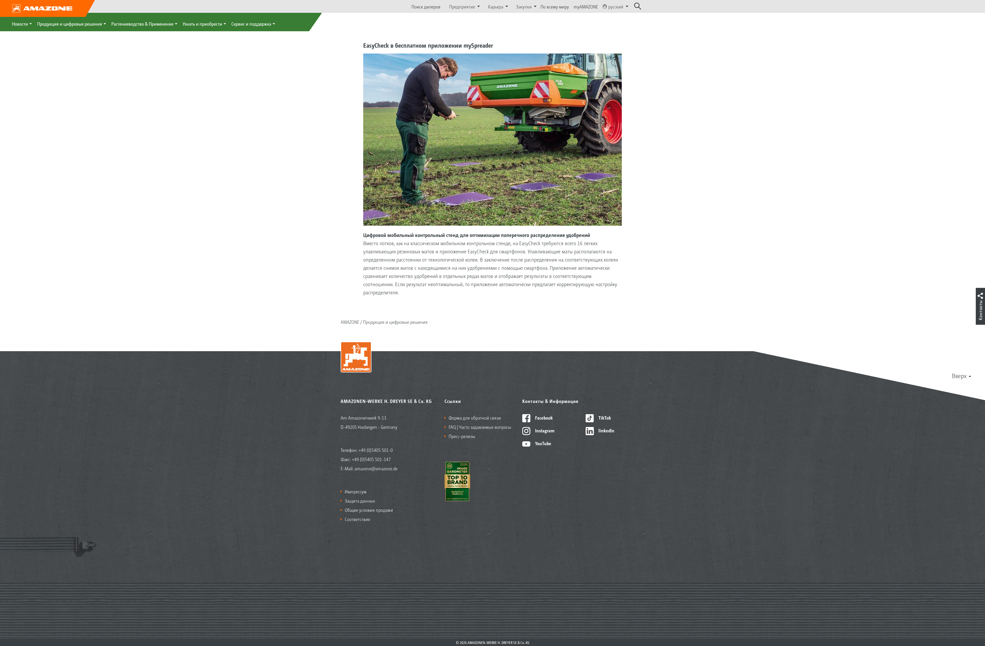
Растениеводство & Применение (142, 23)
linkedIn (605, 430)
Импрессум (356, 491)
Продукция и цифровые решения (69, 23)
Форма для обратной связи (475, 417)
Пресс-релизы (462, 436)
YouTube (542, 443)
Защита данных (360, 500)
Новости (20, 23)
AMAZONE (350, 321)
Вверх (959, 375)
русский (615, 6)
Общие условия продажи (369, 509)
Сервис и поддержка (251, 23)
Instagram (544, 430)
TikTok (604, 417)
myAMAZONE (586, 6)
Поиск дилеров (425, 6)
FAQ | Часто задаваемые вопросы (480, 426)
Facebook (543, 417)
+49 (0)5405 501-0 (376, 449)
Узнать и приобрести (202, 23)
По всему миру (554, 6)
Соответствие (357, 519)
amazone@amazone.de (376, 468)
